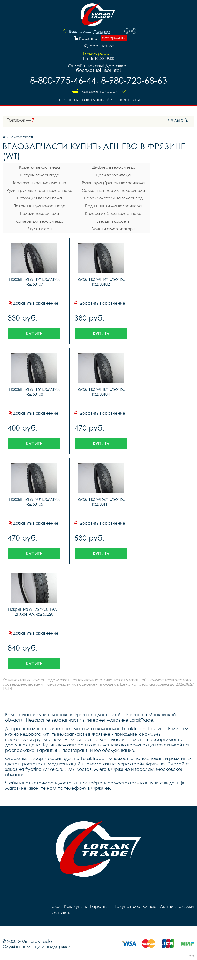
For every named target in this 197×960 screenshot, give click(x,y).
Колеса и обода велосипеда (113, 213)
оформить (113, 38)
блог (112, 99)
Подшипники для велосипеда (113, 205)
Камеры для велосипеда (39, 221)
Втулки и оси (39, 228)
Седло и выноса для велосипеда (113, 190)
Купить (34, 333)
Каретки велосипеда (39, 167)
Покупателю (126, 906)
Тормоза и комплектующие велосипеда (39, 183)
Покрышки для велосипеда (39, 205)
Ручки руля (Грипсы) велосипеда (113, 182)
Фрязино (101, 31)
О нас (150, 906)
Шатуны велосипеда (39, 175)
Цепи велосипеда (113, 175)
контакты (130, 99)
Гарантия (69, 99)
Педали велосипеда (39, 213)
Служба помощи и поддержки (36, 946)
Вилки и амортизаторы (113, 228)
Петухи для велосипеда (39, 198)
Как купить (93, 99)
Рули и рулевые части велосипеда (39, 190)
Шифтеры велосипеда (113, 167)
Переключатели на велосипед (113, 198)
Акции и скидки (177, 906)
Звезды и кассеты (113, 221)
